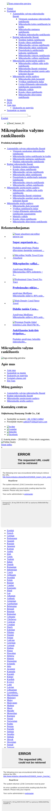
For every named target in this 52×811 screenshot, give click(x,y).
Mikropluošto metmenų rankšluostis (29, 30)
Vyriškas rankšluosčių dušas (31, 81)
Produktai (11, 11)
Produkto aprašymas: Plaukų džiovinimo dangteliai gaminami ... (28, 249)
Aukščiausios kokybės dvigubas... (26, 332)
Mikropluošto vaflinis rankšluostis (33, 58)
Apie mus (11, 105)
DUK (9, 102)
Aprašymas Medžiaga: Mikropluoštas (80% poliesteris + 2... (28, 272)
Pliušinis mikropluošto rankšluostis (34, 34)
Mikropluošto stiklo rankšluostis (33, 47)
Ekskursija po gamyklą (23, 107)
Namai (10, 8)
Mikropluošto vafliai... (26, 263)
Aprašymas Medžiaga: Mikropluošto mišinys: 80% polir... (28, 315)
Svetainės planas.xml (16, 378)
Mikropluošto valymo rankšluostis (33, 45)
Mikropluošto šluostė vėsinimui (32, 68)
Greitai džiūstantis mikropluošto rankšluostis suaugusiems (32, 85)
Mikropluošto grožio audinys (26, 76)
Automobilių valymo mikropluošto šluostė (26, 148)
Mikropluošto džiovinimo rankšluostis (30, 221)
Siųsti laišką (6, 444)
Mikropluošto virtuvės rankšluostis (34, 55)
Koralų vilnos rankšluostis (30, 42)
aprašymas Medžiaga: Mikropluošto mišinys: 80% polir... (28, 294)
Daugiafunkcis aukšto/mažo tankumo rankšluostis (31, 51)
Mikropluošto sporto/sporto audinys (29, 60)
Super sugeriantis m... (25, 242)
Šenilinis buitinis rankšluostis (31, 40)
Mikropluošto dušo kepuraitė (31, 79)
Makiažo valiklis (26, 89)
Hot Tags (11, 381)
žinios (9, 100)
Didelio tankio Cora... (25, 308)
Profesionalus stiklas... (26, 287)
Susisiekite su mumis (16, 110)
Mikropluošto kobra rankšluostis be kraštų (32, 156)
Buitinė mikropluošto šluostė (26, 37)
